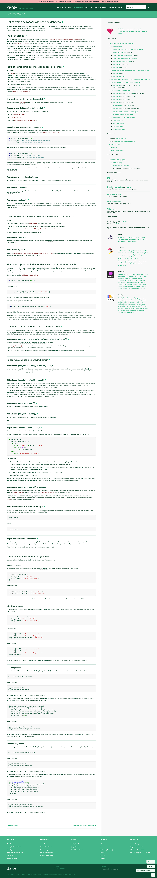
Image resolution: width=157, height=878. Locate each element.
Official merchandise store (137, 850)
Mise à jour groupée (118, 123)
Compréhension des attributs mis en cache (125, 58)
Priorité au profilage (116, 46)
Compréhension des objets (121, 52)
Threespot (105, 869)
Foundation (112, 7)
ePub (129, 222)
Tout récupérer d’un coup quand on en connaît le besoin (126, 82)
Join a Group (44, 844)
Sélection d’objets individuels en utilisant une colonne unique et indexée (130, 79)
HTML (122, 222)
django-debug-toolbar (21, 43)
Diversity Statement (12, 858)
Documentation (78, 7)
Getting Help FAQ (75, 844)
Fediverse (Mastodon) (106, 850)
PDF (126, 222)
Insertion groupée (118, 126)
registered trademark (52, 874)
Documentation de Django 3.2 (117, 159)
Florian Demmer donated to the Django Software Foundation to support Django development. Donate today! (132, 31)
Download (68, 7)
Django (12, 7)
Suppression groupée (119, 129)
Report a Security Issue (46, 852)
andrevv (117, 869)
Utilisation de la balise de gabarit (123, 61)
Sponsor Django (134, 844)
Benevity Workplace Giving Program (140, 852)
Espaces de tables (13, 825)
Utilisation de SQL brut (119, 76)
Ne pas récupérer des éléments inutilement (123, 90)
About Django (10, 844)
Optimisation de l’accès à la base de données (121, 43)
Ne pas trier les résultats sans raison (123, 114)
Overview (60, 7)
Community (103, 7)
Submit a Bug (44, 850)
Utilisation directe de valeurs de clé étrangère (125, 111)
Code (91, 7)
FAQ (108, 178)
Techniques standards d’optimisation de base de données (127, 49)
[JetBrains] (110, 253)
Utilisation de (120, 64)
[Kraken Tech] (110, 277)
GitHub (102, 844)
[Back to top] (153, 875)
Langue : (151, 866)
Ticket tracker (111, 209)
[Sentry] (110, 240)
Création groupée (117, 120)
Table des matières (114, 144)
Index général (113, 147)
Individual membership (46, 855)
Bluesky (102, 852)
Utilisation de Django (116, 162)
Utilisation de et (128, 93)
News (86, 7)
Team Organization (12, 850)
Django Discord (75, 847)
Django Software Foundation (15, 852)
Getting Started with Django (14, 847)
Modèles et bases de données (121, 165)
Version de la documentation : (145, 870)
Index (109, 187)
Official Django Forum (114, 202)
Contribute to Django (46, 847)
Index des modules (117, 187)
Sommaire (129, 187)
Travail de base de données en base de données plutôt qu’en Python (130, 70)
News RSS (103, 858)
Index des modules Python (116, 150)
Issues (96, 7)
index (12, 73)
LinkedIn (102, 855)
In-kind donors (59, 869)
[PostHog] (110, 300)
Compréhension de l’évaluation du (125, 55)
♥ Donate (121, 7)
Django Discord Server (114, 194)
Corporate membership (136, 847)
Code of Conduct (11, 855)
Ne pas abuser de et (124, 105)
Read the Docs (117, 224)
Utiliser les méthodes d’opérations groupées (123, 117)
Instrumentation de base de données (84, 825)
